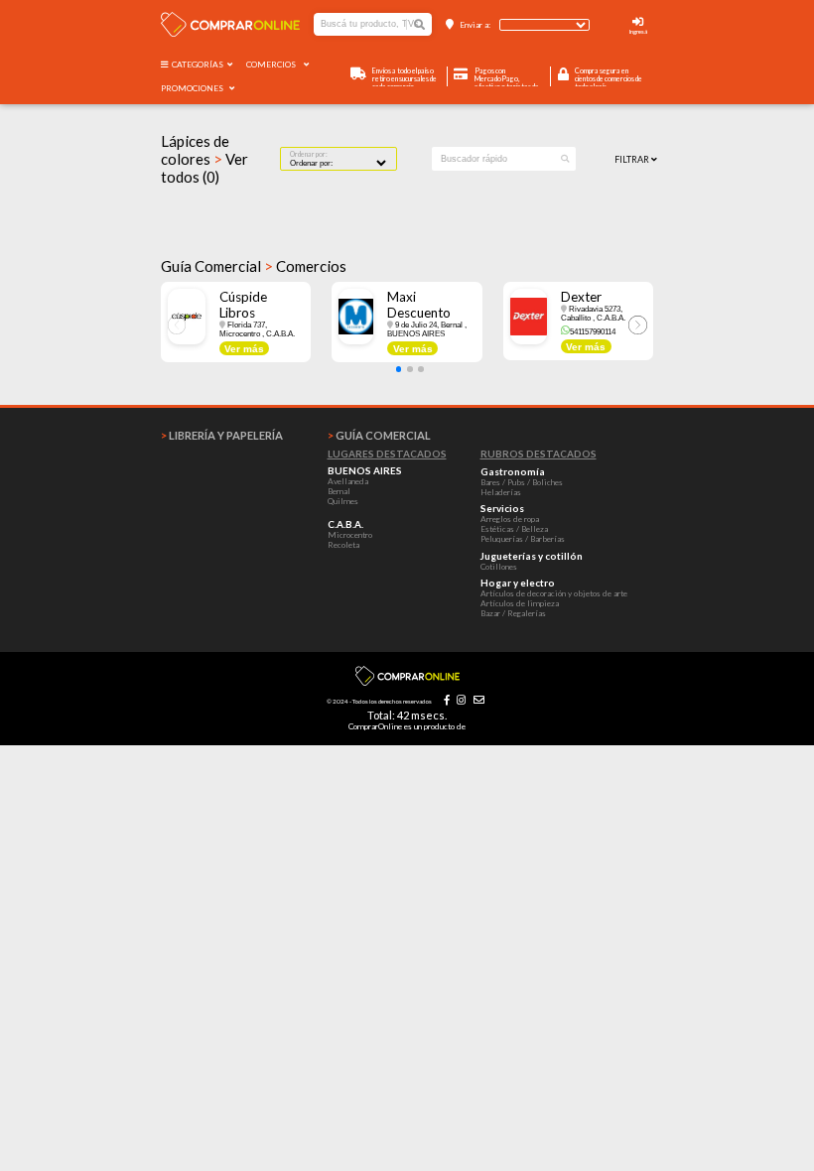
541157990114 (592, 331)
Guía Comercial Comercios (253, 266)
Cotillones (498, 567)
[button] (399, 369)
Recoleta (343, 545)
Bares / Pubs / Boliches (521, 482)
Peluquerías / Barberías (522, 539)
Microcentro (350, 535)
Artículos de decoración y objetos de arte (553, 593)
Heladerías (500, 492)
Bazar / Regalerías (513, 613)
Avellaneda (348, 481)
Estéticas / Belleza (514, 529)
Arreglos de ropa (509, 519)
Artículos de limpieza (519, 603)
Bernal (339, 491)
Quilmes (343, 501)
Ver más (244, 348)
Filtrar (632, 159)
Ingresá (638, 31)
